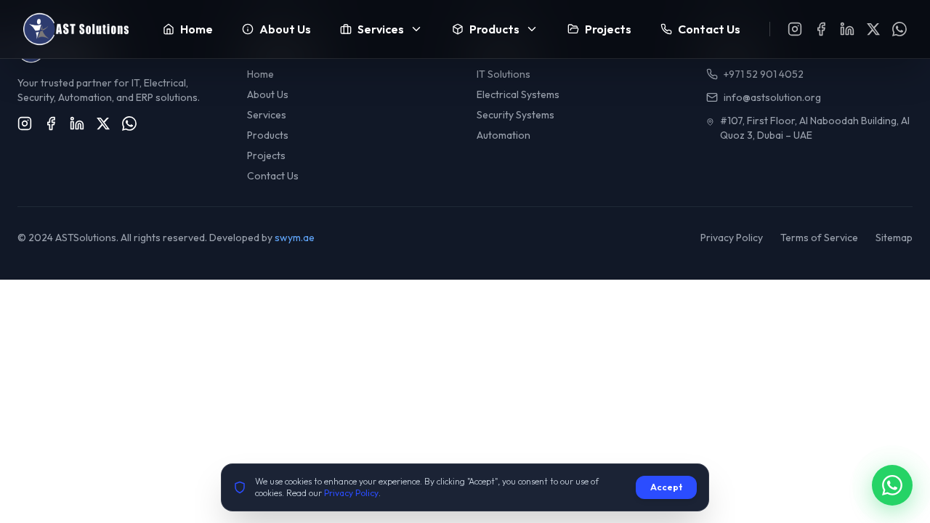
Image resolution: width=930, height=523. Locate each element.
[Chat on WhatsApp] (892, 485)
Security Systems (515, 114)
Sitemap (894, 237)
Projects (266, 155)
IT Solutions (503, 74)
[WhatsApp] (899, 29)
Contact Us (273, 175)
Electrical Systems (518, 94)
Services (266, 114)
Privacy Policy (731, 237)
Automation (503, 135)
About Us (267, 94)
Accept (666, 487)
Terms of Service (819, 237)
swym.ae (295, 237)
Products (267, 135)
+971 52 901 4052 (764, 74)
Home (260, 74)
